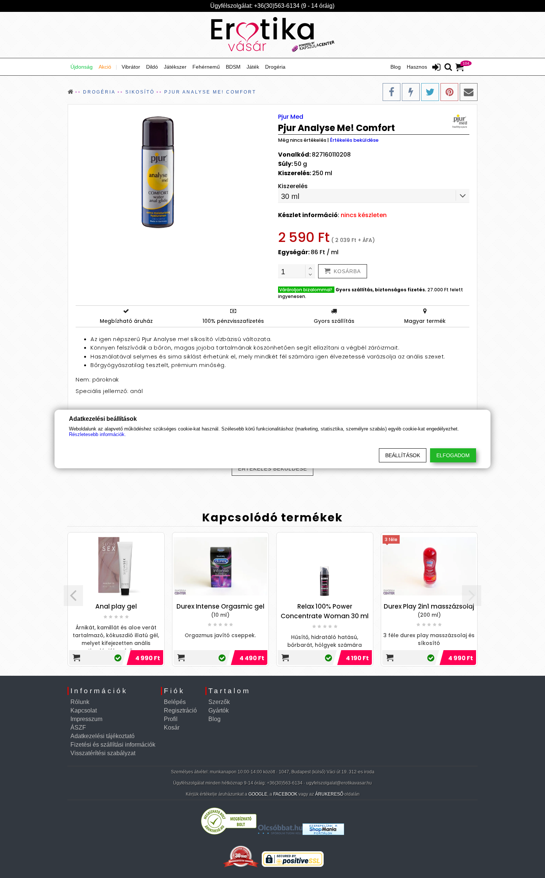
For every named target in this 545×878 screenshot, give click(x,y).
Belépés (175, 702)
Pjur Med (290, 116)
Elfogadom (453, 455)
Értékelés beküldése (354, 140)
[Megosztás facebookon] (391, 92)
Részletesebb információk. (97, 434)
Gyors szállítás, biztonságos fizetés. (381, 289)
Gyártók (218, 710)
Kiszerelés (293, 186)
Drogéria (275, 67)
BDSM (233, 67)
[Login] (436, 68)
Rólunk (79, 702)
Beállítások (402, 455)
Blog (395, 67)
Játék (253, 67)
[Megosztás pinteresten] (449, 92)
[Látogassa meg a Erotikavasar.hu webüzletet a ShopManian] (323, 833)
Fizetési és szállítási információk (112, 744)
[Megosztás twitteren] (430, 92)
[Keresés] (448, 67)
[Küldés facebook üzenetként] (411, 92)
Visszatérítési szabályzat (102, 753)
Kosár (171, 727)
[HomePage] (272, 35)
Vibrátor (131, 67)
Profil (171, 719)
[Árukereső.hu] (229, 833)
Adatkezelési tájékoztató (102, 736)
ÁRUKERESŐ (329, 794)
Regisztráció (180, 710)
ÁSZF (78, 727)
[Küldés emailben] (469, 92)
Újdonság (81, 67)
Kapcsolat (83, 710)
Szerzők (219, 702)
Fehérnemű (206, 67)
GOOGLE (257, 794)
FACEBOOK (285, 794)
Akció (105, 67)
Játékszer (175, 67)
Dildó (152, 67)
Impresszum (86, 719)
